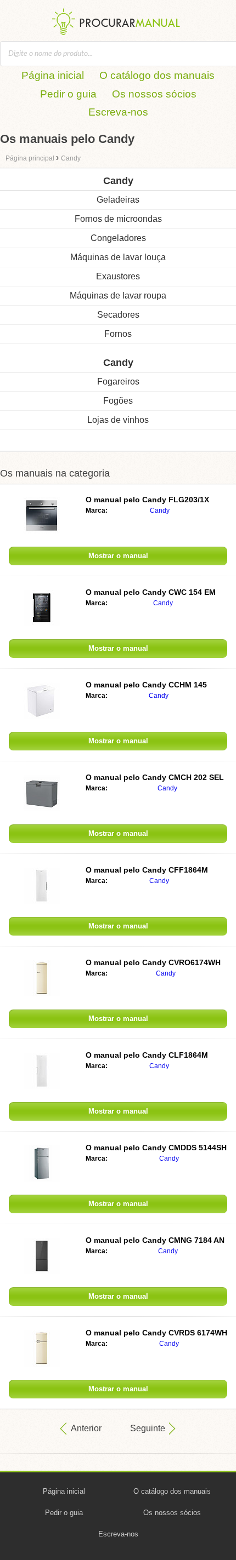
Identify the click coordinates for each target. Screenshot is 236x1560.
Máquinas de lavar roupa (118, 295)
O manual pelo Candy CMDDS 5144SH (156, 1147)
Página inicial (52, 75)
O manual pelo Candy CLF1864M (147, 1055)
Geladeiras (118, 199)
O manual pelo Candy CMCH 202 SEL (155, 777)
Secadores (118, 314)
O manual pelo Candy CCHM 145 (146, 684)
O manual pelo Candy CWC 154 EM (151, 592)
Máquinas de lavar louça (118, 257)
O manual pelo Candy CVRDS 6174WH (156, 1332)
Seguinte (147, 1428)
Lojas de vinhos (118, 420)
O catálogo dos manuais (157, 75)
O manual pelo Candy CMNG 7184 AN (155, 1240)
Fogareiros (118, 381)
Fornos (118, 334)
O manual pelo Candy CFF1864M (147, 869)
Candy (160, 510)
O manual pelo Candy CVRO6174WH (153, 962)
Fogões (118, 400)
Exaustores (118, 276)
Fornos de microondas (118, 218)
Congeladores (118, 238)
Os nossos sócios (154, 94)
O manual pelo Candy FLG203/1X (147, 499)
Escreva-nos (118, 112)
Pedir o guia (68, 94)
